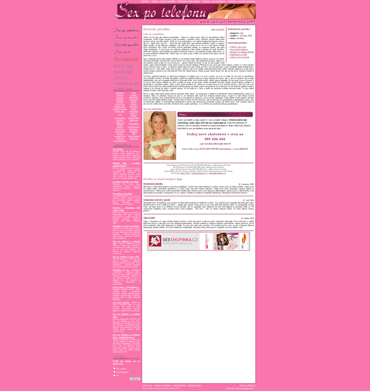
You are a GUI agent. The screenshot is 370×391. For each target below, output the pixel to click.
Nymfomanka (133, 127)
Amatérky (120, 93)
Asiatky (134, 95)
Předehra (133, 132)
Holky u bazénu (134, 115)
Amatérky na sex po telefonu (126, 226)
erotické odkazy (179, 385)
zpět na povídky (217, 29)
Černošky (134, 107)
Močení (120, 127)
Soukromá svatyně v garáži (156, 199)
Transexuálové (134, 136)
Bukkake (133, 100)
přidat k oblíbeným (247, 385)
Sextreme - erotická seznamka (241, 1)
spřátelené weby (194, 385)
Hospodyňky (120, 118)
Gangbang (134, 112)
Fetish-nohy (120, 112)
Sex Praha (118, 149)
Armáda (120, 95)
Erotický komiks (120, 109)
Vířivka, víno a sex (238, 47)
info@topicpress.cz (200, 173)
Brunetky (120, 100)
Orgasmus (133, 129)
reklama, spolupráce (162, 385)
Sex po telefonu (126, 30)
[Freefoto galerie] (126, 89)
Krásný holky (133, 118)
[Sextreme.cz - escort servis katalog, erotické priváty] (126, 72)
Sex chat (126, 52)
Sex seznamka (126, 37)
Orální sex (120, 129)
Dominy (134, 105)
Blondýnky (133, 98)
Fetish (133, 109)
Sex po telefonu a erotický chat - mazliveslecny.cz (126, 336)
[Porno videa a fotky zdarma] (126, 83)
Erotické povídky (126, 44)
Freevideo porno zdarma (189, 1)
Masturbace (134, 124)
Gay (120, 115)
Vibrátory (145, 1)
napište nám (147, 385)
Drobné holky (119, 107)
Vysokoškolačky (120, 141)
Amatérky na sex (121, 270)
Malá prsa (134, 121)
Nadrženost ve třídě (238, 55)
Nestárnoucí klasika (153, 183)
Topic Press (185, 173)
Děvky (133, 102)
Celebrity (120, 102)
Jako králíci (149, 218)
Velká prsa (133, 139)
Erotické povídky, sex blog (125, 182)
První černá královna (239, 49)
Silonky (120, 134)
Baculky (120, 98)
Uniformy (120, 139)
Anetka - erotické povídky (163, 1)
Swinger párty (120, 136)
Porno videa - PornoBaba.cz (126, 287)
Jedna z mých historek (239, 57)
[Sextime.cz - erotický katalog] (126, 66)
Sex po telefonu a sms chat (126, 257)
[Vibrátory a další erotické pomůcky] (126, 77)
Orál (241, 33)
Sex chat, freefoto (121, 303)
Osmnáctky (120, 132)
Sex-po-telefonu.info (244, 388)
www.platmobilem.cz (217, 173)
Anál (134, 93)
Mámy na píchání (120, 124)
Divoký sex (120, 105)
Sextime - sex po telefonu (213, 1)
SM (133, 134)
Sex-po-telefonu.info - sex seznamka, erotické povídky (161, 11)
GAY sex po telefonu (126, 59)
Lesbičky (120, 121)
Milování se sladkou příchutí (242, 52)
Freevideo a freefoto (122, 194)
